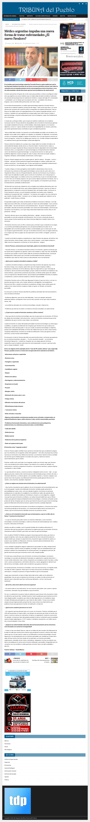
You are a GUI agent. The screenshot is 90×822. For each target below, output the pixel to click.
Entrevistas (7, 765)
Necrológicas (72, 16)
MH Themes (34, 818)
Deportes (30, 16)
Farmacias (7, 744)
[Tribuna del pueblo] (45, 13)
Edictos (62, 16)
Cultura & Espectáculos (42, 16)
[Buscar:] (77, 19)
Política (21, 16)
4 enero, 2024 (10, 43)
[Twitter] (82, 3)
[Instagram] (86, 3)
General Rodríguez (9, 768)
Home (6, 747)
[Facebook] (79, 3)
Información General (10, 16)
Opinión (55, 16)
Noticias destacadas (10, 774)
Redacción (19, 43)
